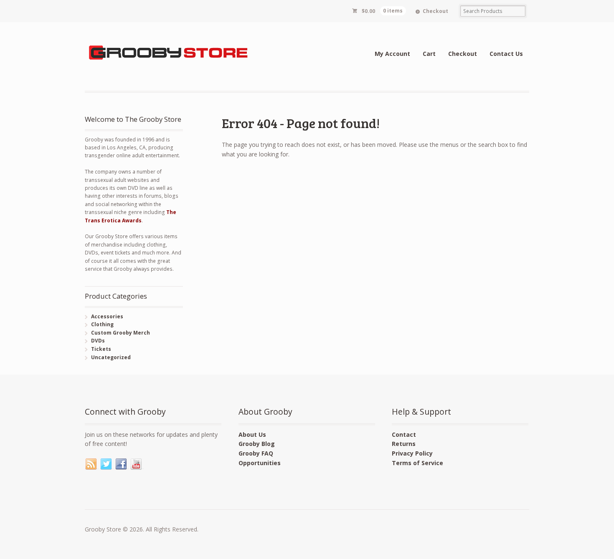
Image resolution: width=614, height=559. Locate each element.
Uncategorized (111, 357)
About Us (252, 434)
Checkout (435, 11)
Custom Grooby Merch (120, 332)
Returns (404, 444)
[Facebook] (121, 464)
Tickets (101, 349)
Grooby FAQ (255, 453)
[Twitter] (106, 464)
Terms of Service (417, 463)
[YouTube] (136, 464)
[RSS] (91, 464)
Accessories (107, 316)
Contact (404, 434)
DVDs (98, 340)
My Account (392, 54)
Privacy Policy (412, 453)
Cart (429, 54)
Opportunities (259, 463)
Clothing (102, 324)
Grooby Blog (256, 444)
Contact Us (506, 54)
